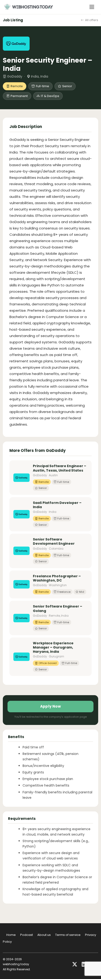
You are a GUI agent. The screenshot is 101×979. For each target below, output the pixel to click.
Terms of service (68, 935)
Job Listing (13, 20)
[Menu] (92, 7)
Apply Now (50, 706)
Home (11, 935)
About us (44, 935)
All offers (91, 20)
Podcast (26, 935)
